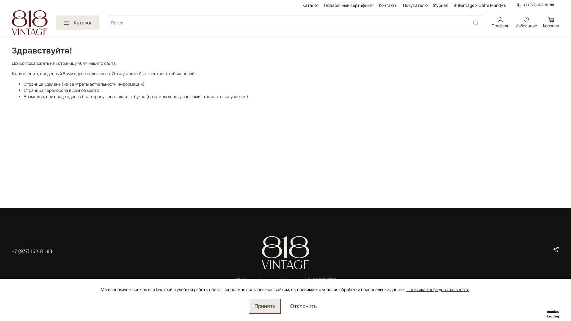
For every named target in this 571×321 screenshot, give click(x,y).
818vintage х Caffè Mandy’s (480, 5)
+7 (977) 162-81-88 (538, 4)
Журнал (440, 5)
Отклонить (303, 305)
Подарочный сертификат (349, 5)
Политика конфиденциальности (438, 289)
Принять (265, 305)
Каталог (310, 5)
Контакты (388, 5)
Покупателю (415, 5)
